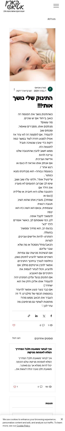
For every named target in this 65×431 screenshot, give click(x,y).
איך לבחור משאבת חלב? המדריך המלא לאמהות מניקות (33, 350)
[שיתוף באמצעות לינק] (29, 315)
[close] (61, 419)
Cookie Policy (23, 425)
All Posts (51, 19)
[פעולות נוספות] (14, 89)
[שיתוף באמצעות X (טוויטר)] (43, 315)
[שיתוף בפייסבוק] (51, 315)
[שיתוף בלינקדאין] (36, 315)
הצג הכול (16, 338)
